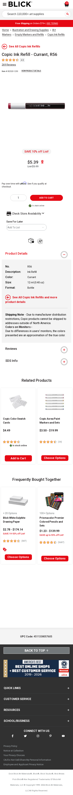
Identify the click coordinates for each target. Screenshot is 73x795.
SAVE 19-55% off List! (14, 533)
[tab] (36, 254)
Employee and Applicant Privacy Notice (23, 764)
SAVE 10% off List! (36, 151)
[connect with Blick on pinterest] (50, 738)
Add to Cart (18, 458)
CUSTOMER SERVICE (17, 699)
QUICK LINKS (12, 688)
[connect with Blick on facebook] (12, 738)
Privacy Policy (10, 746)
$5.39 (32, 162)
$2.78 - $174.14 (13, 529)
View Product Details (31, 71)
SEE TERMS (52, 23)
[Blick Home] (20, 4)
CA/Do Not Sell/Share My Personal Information (27, 760)
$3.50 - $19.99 (49, 430)
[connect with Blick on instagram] (37, 738)
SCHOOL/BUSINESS (17, 721)
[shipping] (32, 241)
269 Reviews (9, 64)
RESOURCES (12, 710)
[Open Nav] (4, 4)
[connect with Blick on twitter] (25, 738)
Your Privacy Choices (14, 755)
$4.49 (6, 430)
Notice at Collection (14, 750)
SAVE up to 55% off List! (52, 535)
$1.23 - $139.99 (49, 531)
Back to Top (35, 650)
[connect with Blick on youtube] (63, 738)
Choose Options (55, 458)
